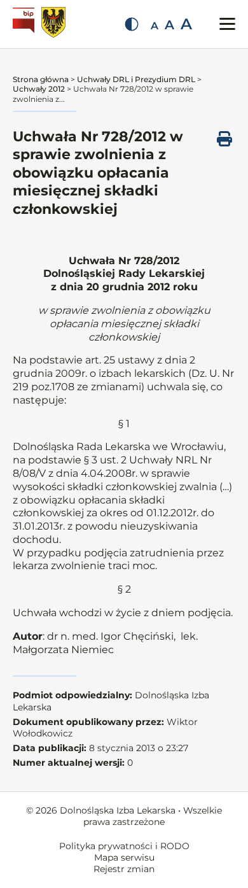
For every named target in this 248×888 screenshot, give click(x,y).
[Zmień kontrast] (131, 24)
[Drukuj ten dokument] (224, 139)
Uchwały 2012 (39, 89)
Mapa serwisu (124, 857)
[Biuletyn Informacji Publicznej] (25, 24)
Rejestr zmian (124, 869)
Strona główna (41, 79)
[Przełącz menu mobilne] (227, 24)
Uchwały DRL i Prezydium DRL (136, 79)
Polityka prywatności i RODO (124, 846)
